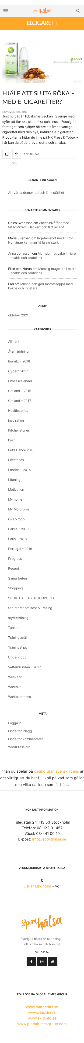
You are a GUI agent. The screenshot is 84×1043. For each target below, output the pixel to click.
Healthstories (18, 411)
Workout (14, 687)
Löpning (14, 480)
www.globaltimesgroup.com (42, 1023)
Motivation (16, 489)
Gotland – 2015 (19, 391)
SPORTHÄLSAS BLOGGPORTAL (32, 598)
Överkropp (16, 519)
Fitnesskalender (20, 381)
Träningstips (17, 647)
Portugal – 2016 (20, 549)
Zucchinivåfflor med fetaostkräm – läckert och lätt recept (38, 225)
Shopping (15, 588)
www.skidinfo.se (42, 1018)
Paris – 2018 (17, 539)
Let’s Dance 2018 (21, 450)
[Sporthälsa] (42, 11)
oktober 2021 (18, 315)
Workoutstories (19, 697)
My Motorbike (18, 509)
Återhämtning (18, 351)
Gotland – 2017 (19, 401)
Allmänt (13, 341)
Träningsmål (17, 637)
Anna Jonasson (19, 253)
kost (11, 440)
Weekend (15, 677)
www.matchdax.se (42, 1006)
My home (15, 499)
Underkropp (17, 657)
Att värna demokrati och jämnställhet (36, 193)
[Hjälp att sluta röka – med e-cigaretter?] (42, 61)
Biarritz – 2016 (19, 361)
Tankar (13, 628)
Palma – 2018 (18, 529)
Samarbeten (17, 578)
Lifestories (16, 460)
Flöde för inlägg (20, 731)
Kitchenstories (19, 430)
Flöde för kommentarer (25, 739)
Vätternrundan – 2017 (24, 667)
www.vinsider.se (42, 1012)
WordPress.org (19, 747)
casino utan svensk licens (56, 771)
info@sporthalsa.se (49, 839)
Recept (13, 568)
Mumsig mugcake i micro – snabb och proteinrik (42, 255)
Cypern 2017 (18, 371)
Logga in (14, 723)
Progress (15, 558)
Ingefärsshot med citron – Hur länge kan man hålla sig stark (42, 240)
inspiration (16, 420)
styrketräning (18, 618)
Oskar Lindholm (37, 886)
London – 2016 (19, 470)
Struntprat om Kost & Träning (30, 608)
